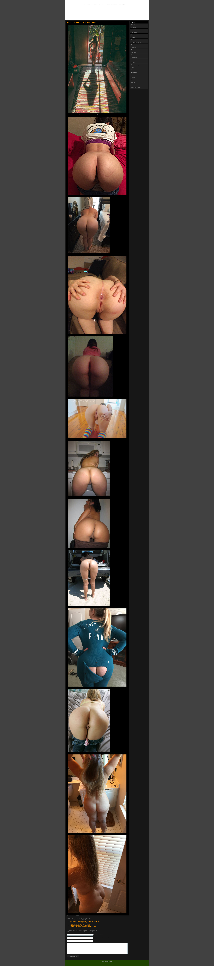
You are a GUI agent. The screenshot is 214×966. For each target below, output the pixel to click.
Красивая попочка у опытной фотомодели (80, 925)
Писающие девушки (136, 65)
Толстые (133, 82)
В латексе (133, 34)
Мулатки (133, 54)
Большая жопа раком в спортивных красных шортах (83, 926)
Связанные (134, 75)
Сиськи (133, 77)
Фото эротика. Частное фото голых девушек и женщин (103, 1)
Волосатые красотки (136, 42)
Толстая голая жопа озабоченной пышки (80, 922)
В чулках (133, 39)
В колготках (134, 32)
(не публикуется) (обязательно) (101, 937)
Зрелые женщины (135, 49)
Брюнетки (133, 29)
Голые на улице (135, 44)
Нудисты (133, 62)
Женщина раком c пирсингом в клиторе (80, 924)
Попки (132, 67)
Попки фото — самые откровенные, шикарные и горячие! (84, 921)
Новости (133, 59)
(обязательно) (98, 934)
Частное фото (134, 85)
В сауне (133, 37)
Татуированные (135, 80)
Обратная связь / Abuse (107, 961)
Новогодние (134, 57)
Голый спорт (134, 47)
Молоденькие (134, 52)
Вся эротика (74, 18)
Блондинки (133, 27)
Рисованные (134, 72)
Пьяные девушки (135, 70)
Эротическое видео (136, 87)
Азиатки (133, 24)
